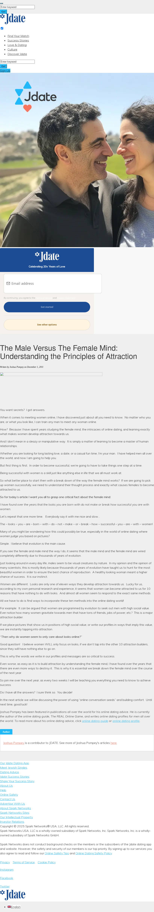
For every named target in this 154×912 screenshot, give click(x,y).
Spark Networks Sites (14, 813)
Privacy (5, 862)
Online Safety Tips (57, 853)
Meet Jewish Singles (13, 767)
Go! (3, 11)
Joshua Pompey (13, 743)
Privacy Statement (66, 297)
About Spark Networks (15, 808)
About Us (6, 785)
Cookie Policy (47, 862)
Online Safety (9, 794)
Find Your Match (18, 36)
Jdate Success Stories (14, 776)
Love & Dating (17, 45)
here (114, 743)
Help (3, 790)
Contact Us (7, 799)
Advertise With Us (12, 804)
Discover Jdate (17, 54)
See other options (47, 324)
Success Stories (18, 40)
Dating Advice (9, 772)
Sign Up (5, 70)
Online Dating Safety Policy (93, 853)
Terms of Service (44, 297)
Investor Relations (12, 822)
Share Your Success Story (17, 781)
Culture (12, 49)
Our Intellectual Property (16, 817)
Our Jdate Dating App (14, 763)
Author (6, 731)
